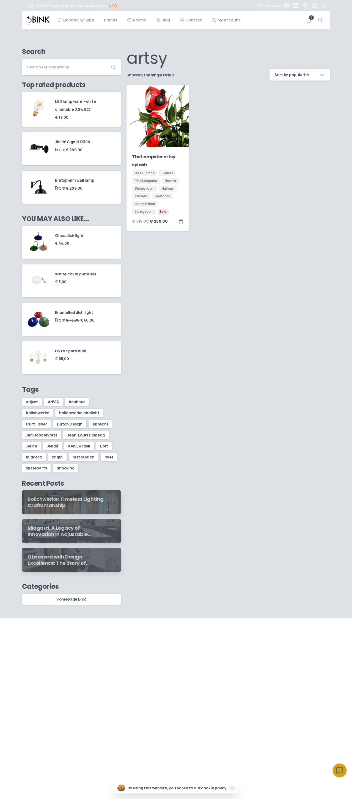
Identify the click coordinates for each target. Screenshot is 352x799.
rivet (109, 457)
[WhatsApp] (323, 5)
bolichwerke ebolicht (79, 412)
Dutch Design (69, 424)
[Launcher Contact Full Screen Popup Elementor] (339, 770)
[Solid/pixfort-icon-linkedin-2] (312, 633)
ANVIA (53, 401)
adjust (32, 401)
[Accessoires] (30, 745)
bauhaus (77, 401)
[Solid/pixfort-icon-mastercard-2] (323, 787)
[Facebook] (286, 5)
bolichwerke (37, 412)
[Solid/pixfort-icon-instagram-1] (290, 633)
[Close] (232, 788)
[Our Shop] (49, 745)
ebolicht (100, 424)
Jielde (31, 446)
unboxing (66, 468)
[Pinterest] (305, 5)
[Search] (320, 20)
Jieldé (52, 446)
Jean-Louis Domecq (86, 435)
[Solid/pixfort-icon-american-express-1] (298, 787)
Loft (104, 446)
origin (57, 457)
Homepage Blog (72, 599)
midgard (34, 457)
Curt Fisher (36, 424)
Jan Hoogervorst (41, 435)
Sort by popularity (291, 74)
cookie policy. (214, 787)
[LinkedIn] (295, 5)
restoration (84, 457)
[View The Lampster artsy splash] (180, 221)
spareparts (36, 468)
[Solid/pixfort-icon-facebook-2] (323, 633)
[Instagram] (314, 5)
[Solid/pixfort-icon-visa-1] (311, 787)
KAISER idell (79, 446)
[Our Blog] (40, 745)
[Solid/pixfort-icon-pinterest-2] (301, 633)
